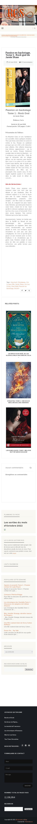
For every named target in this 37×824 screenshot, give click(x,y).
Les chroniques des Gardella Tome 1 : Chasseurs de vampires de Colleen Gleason (17, 604)
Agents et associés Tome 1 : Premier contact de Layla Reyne (17, 586)
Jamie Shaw (19, 284)
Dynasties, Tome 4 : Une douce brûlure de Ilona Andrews (18, 401)
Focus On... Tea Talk (11, 630)
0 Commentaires (26, 62)
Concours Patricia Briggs (13, 594)
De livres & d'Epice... (11, 722)
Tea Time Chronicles (11, 739)
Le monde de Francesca (12, 726)
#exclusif (14, 282)
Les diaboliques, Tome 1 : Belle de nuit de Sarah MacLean (18, 451)
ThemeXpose (29, 821)
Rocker (16, 288)
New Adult (14, 286)
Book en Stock (9, 717)
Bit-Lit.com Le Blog (21, 819)
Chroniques (21, 282)
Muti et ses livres (10, 735)
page (14, 553)
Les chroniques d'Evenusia (13, 730)
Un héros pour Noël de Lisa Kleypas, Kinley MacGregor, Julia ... (18, 355)
